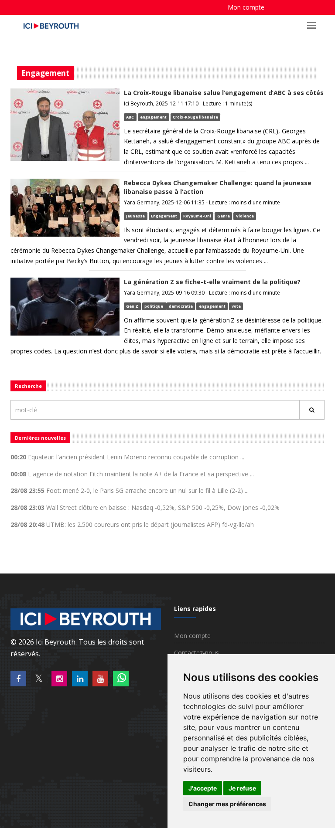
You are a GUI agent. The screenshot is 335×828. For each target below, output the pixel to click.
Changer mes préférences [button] (227, 804)
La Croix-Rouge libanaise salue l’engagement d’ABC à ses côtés (224, 92)
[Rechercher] (312, 410)
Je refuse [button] (242, 788)
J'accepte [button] (202, 788)
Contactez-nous (196, 652)
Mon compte (246, 7)
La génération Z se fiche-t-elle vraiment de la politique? (212, 282)
